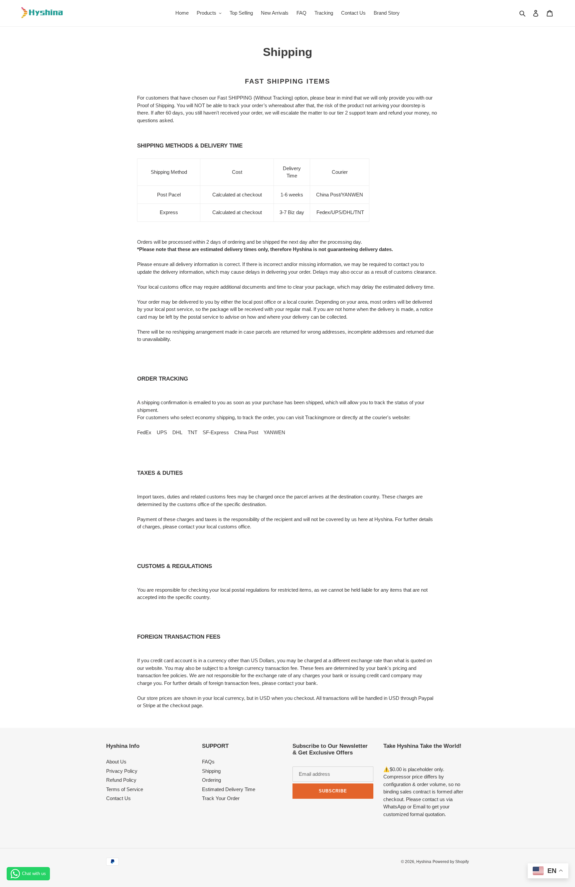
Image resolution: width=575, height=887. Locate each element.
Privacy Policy (121, 771)
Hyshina (423, 861)
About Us (116, 761)
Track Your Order (221, 798)
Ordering (211, 780)
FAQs (208, 761)
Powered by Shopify (451, 861)
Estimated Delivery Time (228, 789)
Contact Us (118, 798)
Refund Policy (121, 780)
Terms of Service (124, 789)
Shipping (211, 771)
